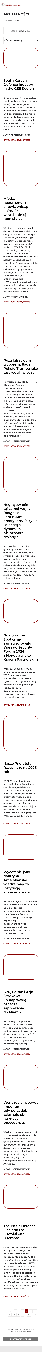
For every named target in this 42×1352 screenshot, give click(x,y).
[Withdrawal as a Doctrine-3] (21, 835)
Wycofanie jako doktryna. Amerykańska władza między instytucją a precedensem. (17, 882)
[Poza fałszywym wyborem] (21, 314)
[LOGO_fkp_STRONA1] (11, 4)
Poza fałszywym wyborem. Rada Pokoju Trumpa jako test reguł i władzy (21, 366)
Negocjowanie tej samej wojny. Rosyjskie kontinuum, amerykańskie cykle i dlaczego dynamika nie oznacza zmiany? (20, 521)
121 (29, 1315)
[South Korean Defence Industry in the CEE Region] (21, 49)
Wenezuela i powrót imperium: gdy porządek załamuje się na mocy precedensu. (21, 1112)
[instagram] (24, 1323)
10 (14, 1315)
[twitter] (17, 1323)
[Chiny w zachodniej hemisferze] (21, 152)
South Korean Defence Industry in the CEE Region (19, 84)
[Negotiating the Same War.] (21, 458)
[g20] (21, 955)
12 (22, 1315)
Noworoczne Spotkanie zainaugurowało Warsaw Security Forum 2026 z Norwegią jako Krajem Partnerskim (21, 647)
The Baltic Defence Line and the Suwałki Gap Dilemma (20, 1232)
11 (18, 1315)
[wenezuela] (21, 1066)
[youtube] (21, 1323)
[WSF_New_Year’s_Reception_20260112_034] (21, 600)
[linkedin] (28, 1323)
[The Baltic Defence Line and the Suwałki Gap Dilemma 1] (21, 1186)
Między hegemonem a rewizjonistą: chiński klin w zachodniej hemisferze (16, 208)
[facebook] (13, 1323)
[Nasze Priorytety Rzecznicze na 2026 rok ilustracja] (21, 717)
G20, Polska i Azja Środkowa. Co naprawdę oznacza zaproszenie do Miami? (18, 1002)
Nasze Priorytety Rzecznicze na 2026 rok (20, 767)
